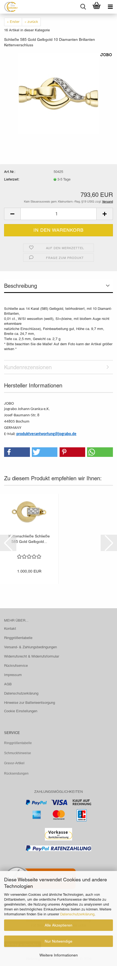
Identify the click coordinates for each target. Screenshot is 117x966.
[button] (12, 214)
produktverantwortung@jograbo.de (46, 434)
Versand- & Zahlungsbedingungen (30, 647)
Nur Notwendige (58, 941)
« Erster (13, 22)
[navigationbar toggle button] (110, 7)
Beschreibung (20, 286)
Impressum (13, 675)
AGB (8, 684)
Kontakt (10, 628)
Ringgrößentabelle (18, 638)
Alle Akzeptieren (58, 925)
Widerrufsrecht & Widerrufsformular (31, 656)
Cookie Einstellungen (20, 711)
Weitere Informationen (58, 955)
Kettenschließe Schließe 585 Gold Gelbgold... (29, 539)
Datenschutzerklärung (77, 914)
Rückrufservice (16, 666)
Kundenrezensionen (28, 367)
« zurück (31, 22)
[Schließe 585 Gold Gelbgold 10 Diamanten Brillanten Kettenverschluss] (58, 93)
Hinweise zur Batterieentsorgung (29, 703)
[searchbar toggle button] (83, 7)
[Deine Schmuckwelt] (9, 7)
